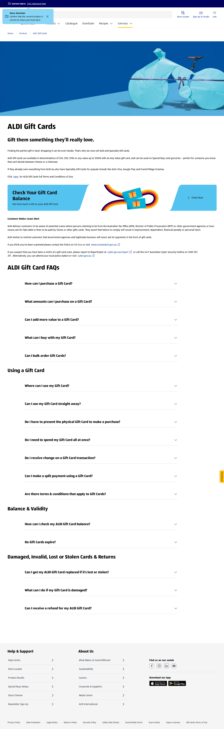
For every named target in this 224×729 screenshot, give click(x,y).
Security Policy (89, 722)
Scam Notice (154, 722)
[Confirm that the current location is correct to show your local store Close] (47, 16)
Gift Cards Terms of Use (196, 722)
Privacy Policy (14, 722)
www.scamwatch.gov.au (104, 245)
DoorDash (88, 24)
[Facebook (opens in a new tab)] (151, 665)
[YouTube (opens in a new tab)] (174, 665)
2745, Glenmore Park (36, 3)
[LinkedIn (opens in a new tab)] (166, 665)
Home (10, 33)
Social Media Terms (134, 722)
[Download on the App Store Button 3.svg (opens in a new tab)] (158, 683)
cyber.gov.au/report (118, 252)
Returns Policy (70, 722)
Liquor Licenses (173, 722)
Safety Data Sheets (110, 722)
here (16, 176)
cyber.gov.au (86, 256)
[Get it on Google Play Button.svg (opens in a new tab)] (177, 683)
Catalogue (71, 24)
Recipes (103, 23)
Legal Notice (52, 722)
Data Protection (33, 722)
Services (123, 23)
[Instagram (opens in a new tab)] (159, 665)
